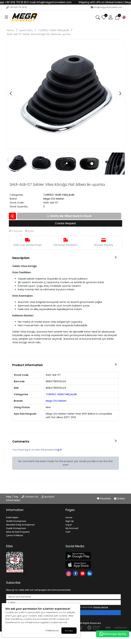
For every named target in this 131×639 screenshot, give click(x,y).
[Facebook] (75, 573)
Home (10, 30)
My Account (72, 528)
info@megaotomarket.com (108, 7)
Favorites (105, 498)
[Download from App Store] (93, 565)
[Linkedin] (89, 573)
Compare (17, 231)
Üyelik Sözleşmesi (16, 528)
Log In (58, 449)
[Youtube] (82, 573)
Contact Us (31, 496)
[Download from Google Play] (93, 555)
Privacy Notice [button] (100, 607)
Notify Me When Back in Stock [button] (70, 216)
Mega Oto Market (53, 198)
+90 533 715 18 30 (18, 7)
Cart (68, 531)
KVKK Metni (12, 517)
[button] (6, 17)
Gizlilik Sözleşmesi (16, 521)
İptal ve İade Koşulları (18, 531)
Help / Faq (12, 496)
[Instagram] (69, 573)
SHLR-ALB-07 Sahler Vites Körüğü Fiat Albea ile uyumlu (39, 34)
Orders (120, 498)
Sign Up (70, 521)
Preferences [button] (52, 630)
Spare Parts (26, 30)
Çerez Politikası (14, 535)
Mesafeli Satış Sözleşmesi (20, 524)
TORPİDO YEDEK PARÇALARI (53, 30)
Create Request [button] (65, 223)
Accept (69, 630)
